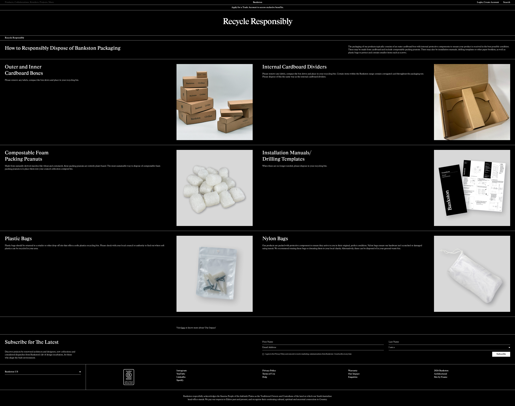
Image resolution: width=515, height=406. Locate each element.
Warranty (352, 371)
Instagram (181, 371)
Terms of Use (268, 374)
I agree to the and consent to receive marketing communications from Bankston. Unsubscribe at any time (308, 354)
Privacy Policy (280, 354)
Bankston (257, 2)
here (183, 328)
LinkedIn (180, 377)
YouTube (180, 374)
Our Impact (354, 374)
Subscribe (501, 354)
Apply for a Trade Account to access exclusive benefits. (257, 7)
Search (506, 2)
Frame (444, 377)
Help (264, 377)
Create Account (491, 2)
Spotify (179, 380)
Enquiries (352, 377)
